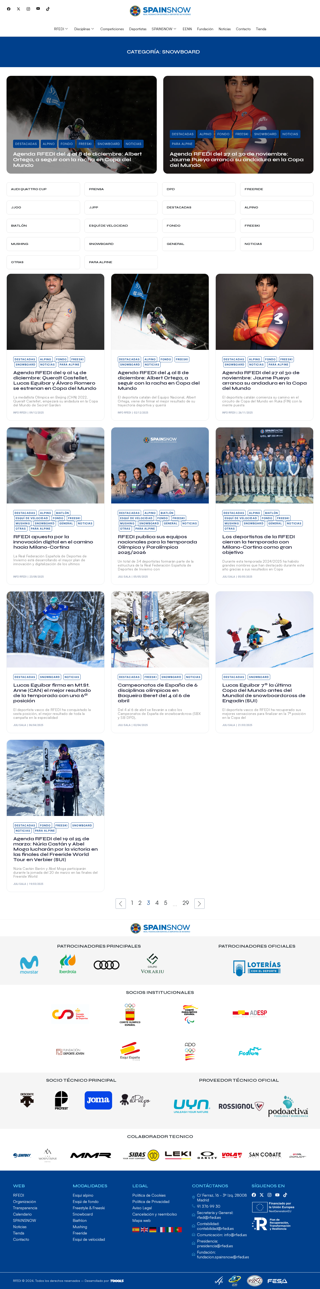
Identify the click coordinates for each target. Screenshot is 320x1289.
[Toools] (117, 1281)
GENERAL (66, 523)
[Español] (136, 1229)
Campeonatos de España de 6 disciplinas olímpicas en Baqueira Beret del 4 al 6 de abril (158, 693)
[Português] (179, 1229)
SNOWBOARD (109, 144)
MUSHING (23, 523)
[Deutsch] (153, 1229)
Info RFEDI (25, 172)
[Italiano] (170, 1229)
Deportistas (138, 29)
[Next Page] (199, 904)
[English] (145, 1229)
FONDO (67, 144)
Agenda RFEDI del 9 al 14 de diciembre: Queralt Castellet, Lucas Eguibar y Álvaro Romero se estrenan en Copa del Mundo (54, 380)
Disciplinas (82, 29)
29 (186, 902)
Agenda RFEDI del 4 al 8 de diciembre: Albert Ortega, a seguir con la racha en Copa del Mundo (77, 159)
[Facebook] (8, 8)
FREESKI (85, 144)
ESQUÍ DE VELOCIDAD (32, 518)
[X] (18, 8)
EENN (187, 29)
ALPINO (49, 144)
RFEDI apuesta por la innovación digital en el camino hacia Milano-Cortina (53, 542)
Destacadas (26, 144)
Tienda (261, 29)
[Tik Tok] (48, 8)
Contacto (243, 29)
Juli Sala (124, 576)
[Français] (162, 1229)
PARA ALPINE (182, 144)
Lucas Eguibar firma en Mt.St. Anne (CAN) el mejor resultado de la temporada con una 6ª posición (52, 693)
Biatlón (62, 513)
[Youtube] (38, 8)
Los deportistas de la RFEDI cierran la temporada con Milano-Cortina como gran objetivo (258, 544)
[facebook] (254, 1195)
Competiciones (112, 29)
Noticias (225, 29)
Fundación (205, 29)
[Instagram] (28, 8)
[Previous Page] (121, 904)
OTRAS (21, 528)
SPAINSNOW (162, 29)
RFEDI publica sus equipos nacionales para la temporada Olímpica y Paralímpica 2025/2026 (157, 544)
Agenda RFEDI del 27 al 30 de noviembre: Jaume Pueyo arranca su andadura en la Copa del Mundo (237, 159)
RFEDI (59, 29)
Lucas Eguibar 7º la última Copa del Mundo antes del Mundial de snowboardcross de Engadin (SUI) (263, 693)
